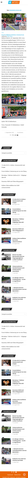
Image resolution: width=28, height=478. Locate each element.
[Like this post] (10, 135)
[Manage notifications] (24, 474)
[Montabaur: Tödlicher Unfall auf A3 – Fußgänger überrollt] (6, 382)
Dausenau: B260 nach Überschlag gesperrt (12, 342)
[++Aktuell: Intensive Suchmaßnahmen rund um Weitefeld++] (6, 451)
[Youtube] (16, 472)
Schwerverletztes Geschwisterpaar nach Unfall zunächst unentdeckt (18, 430)
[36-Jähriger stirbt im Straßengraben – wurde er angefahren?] (6, 441)
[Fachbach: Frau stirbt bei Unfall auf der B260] (6, 461)
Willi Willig (9, 36)
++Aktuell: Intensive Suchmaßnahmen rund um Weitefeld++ (19, 450)
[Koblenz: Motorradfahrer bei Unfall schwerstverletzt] (6, 402)
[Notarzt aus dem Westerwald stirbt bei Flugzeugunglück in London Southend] (6, 418)
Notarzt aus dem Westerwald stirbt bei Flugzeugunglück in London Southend (18, 418)
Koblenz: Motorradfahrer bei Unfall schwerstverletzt (19, 401)
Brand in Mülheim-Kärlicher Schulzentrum (13, 35)
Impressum (10, 474)
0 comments (20, 132)
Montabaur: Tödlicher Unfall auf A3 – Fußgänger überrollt (18, 381)
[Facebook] (11, 472)
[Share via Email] (17, 135)
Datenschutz (17, 474)
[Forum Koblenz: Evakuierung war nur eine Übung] (6, 372)
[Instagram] (13, 472)
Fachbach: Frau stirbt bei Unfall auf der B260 (19, 459)
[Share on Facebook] (12, 135)
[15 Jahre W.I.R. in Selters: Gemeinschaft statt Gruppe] (6, 363)
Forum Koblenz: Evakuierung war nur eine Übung (14, 332)
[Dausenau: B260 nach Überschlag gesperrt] (6, 392)
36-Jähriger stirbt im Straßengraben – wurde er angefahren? (18, 440)
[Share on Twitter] (14, 135)
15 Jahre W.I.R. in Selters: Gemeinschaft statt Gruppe (19, 362)
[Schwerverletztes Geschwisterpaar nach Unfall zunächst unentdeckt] (6, 430)
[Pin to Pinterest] (15, 135)
